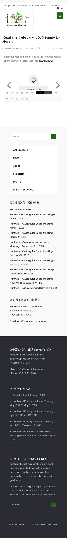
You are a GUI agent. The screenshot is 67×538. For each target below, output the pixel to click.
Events (17, 181)
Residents (19, 173)
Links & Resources (23, 189)
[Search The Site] (62, 8)
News (16, 158)
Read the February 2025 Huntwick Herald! (31, 39)
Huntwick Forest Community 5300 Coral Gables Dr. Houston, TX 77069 (26, 310)
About (16, 166)
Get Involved (20, 150)
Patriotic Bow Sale (20, 209)
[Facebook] (58, 8)
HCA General (57, 48)
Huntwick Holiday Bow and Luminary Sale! (33, 288)
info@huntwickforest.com (32, 321)
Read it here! (46, 60)
